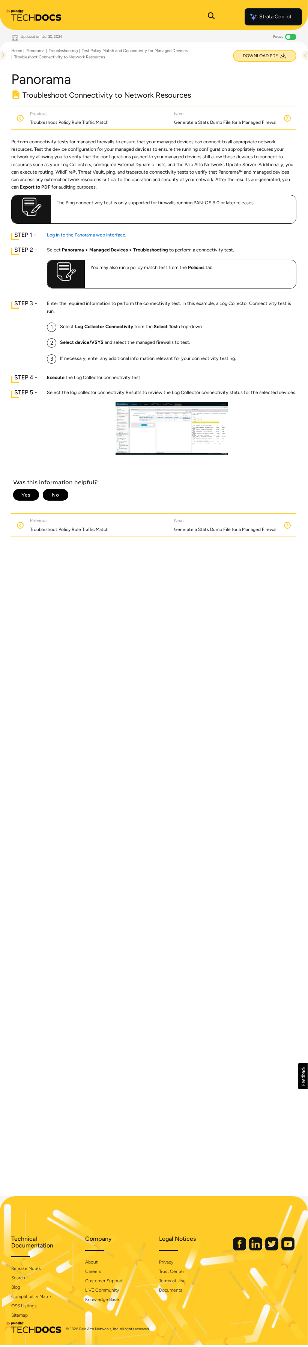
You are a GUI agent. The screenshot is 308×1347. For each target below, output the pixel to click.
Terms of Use (172, 1280)
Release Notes (26, 1268)
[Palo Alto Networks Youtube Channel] (287, 1249)
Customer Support (104, 1280)
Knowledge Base (102, 1299)
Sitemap (19, 1315)
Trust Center (171, 1271)
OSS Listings (24, 1305)
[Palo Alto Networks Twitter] (272, 1249)
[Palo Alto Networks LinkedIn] (256, 1249)
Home (16, 50)
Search (18, 1277)
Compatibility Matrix (31, 1296)
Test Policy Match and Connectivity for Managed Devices (135, 50)
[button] (303, 1076)
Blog (15, 1287)
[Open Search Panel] (211, 16)
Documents (170, 1290)
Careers (93, 1271)
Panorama (35, 50)
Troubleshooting (63, 50)
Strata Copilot (275, 16)
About (91, 1262)
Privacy (166, 1262)
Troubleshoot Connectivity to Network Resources (59, 57)
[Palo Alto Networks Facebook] (240, 1249)
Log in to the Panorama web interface (86, 235)
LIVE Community (102, 1290)
